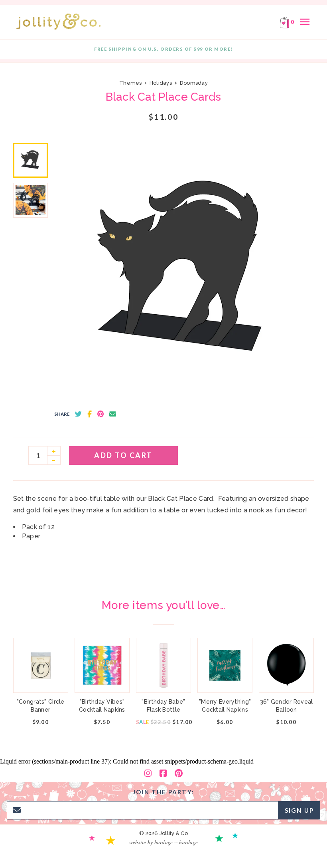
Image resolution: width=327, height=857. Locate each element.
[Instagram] (148, 773)
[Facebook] (163, 773)
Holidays (161, 83)
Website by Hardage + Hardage (163, 842)
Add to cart (123, 455)
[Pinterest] (179, 773)
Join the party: (163, 792)
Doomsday (194, 83)
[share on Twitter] (78, 414)
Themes (131, 83)
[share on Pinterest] (100, 414)
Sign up (299, 810)
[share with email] (112, 414)
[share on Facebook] (89, 414)
